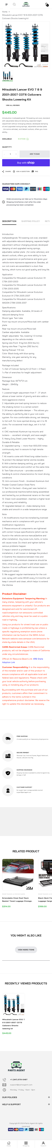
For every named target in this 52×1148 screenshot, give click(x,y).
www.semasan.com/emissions (32, 638)
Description (9, 221)
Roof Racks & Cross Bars (13, 894)
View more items (26, 950)
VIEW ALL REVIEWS (13, 105)
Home (4, 12)
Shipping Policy (30, 221)
